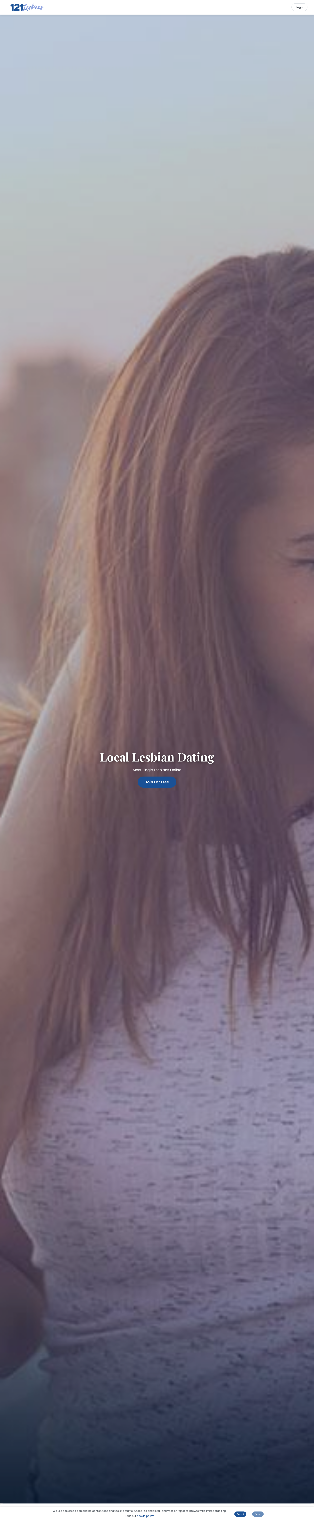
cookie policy (145, 1516)
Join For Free (157, 782)
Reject (258, 1514)
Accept (240, 1514)
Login (299, 7)
